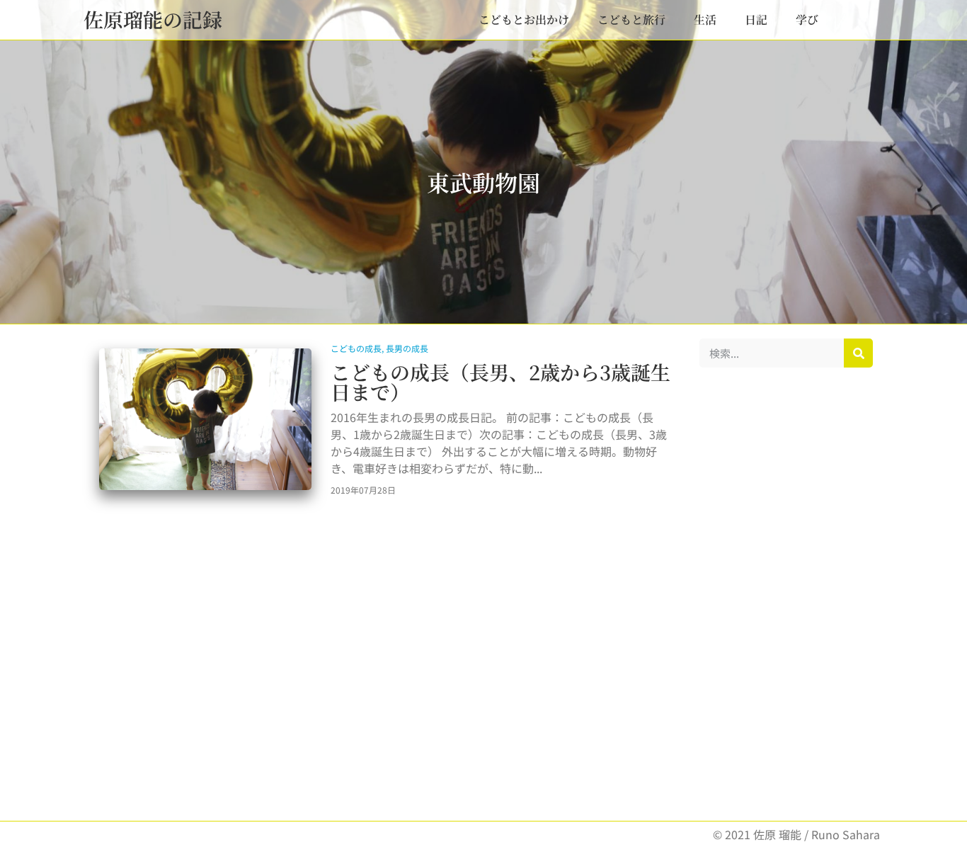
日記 (756, 19)
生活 (705, 19)
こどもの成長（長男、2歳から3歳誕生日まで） (500, 382)
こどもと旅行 (631, 19)
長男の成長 (407, 348)
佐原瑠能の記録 (153, 19)
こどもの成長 (356, 348)
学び (807, 19)
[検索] (858, 353)
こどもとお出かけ (524, 19)
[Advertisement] (786, 594)
